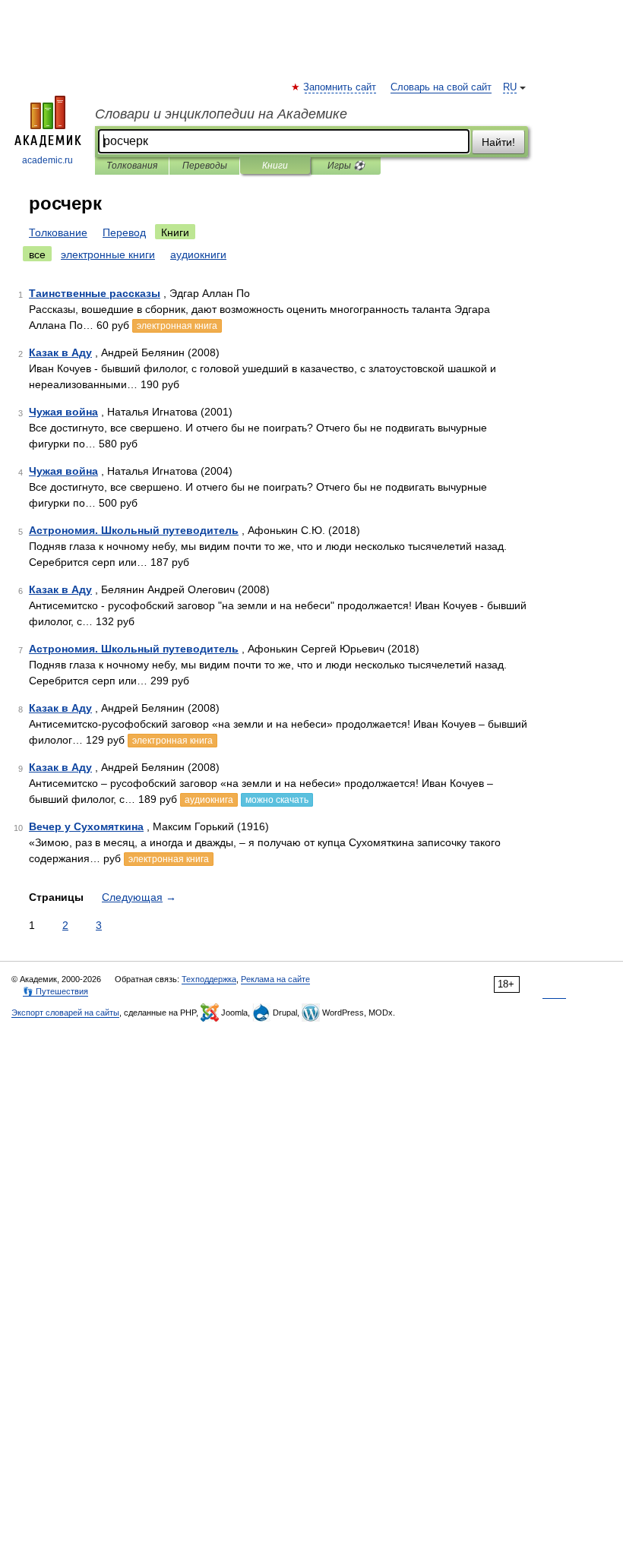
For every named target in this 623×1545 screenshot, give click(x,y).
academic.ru (47, 160)
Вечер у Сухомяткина (86, 826)
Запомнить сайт (340, 87)
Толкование (58, 232)
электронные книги (108, 254)
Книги (275, 165)
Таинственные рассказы (94, 293)
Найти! (498, 142)
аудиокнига (209, 800)
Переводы (204, 165)
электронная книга (177, 326)
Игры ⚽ (346, 165)
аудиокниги (198, 254)
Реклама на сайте (275, 979)
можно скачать (276, 800)
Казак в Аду (60, 352)
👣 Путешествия (55, 991)
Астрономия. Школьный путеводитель (134, 530)
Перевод (124, 232)
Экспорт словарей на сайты (65, 1012)
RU (510, 87)
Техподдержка (209, 979)
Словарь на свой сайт (441, 87)
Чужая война (63, 412)
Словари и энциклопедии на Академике (221, 114)
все (37, 254)
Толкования (131, 165)
